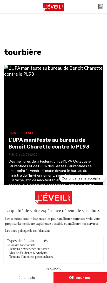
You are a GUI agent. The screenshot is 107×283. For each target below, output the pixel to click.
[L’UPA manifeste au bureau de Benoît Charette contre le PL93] (53, 98)
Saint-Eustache (22, 133)
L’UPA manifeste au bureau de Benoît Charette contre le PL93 (49, 143)
